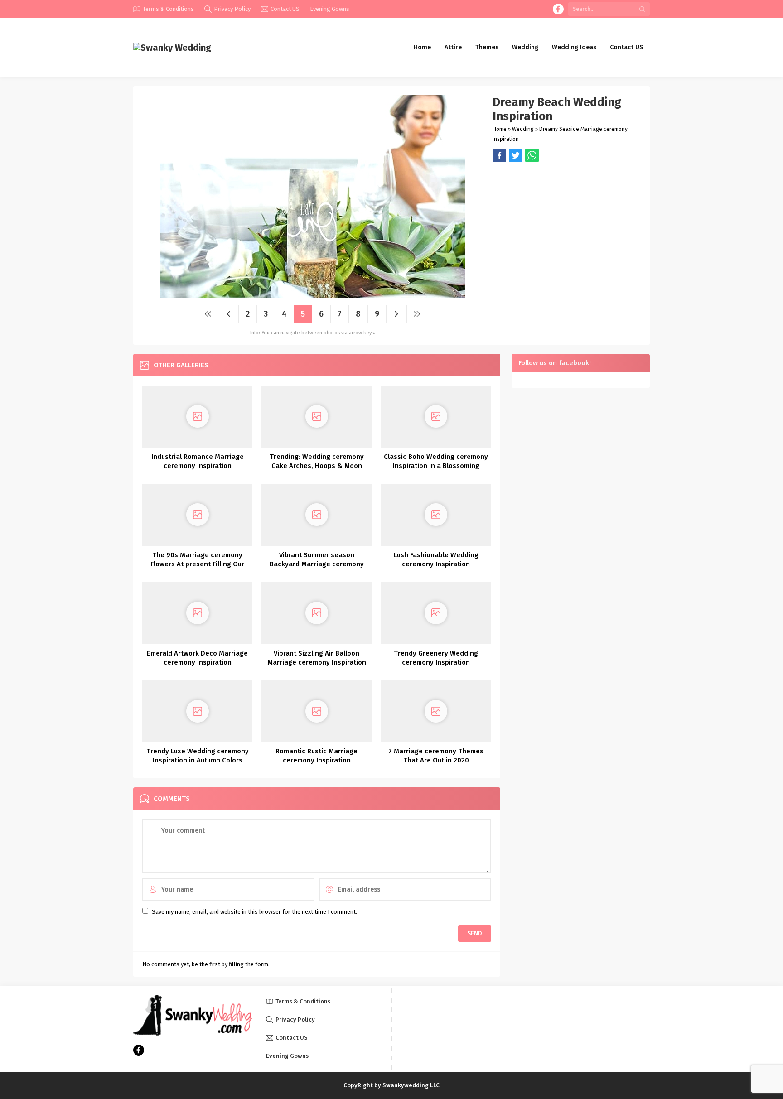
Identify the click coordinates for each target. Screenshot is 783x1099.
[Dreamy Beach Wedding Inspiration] (312, 294)
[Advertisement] (567, 225)
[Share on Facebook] (499, 155)
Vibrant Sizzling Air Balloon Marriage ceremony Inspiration (316, 657)
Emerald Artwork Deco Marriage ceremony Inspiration (197, 657)
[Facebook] (558, 9)
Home (500, 129)
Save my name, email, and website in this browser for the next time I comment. (254, 911)
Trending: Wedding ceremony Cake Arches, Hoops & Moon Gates (317, 466)
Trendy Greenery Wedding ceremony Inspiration (436, 657)
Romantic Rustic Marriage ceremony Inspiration (317, 755)
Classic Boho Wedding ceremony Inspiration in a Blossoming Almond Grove (436, 466)
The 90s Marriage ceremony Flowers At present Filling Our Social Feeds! (197, 564)
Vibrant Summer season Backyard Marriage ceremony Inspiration (317, 564)
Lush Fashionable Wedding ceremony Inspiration (436, 559)
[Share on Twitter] (532, 155)
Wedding (523, 129)
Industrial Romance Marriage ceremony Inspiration (197, 461)
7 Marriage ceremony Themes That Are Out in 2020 (435, 755)
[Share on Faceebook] (515, 155)
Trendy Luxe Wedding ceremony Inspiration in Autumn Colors (197, 755)
